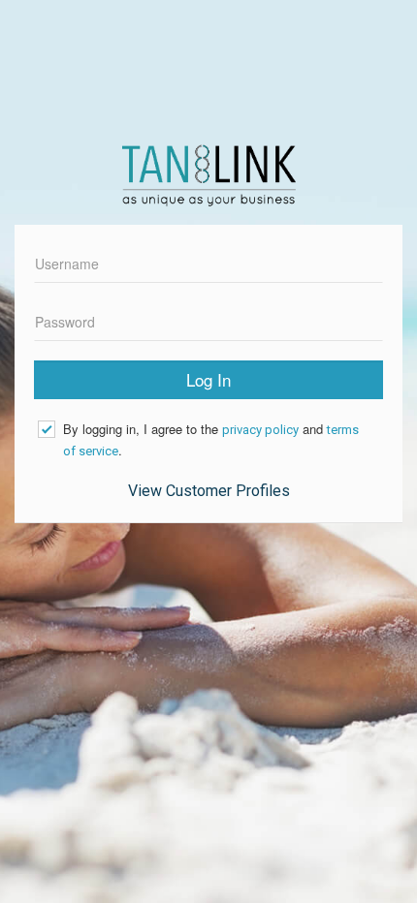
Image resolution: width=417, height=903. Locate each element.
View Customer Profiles (209, 491)
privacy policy (260, 429)
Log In (208, 379)
